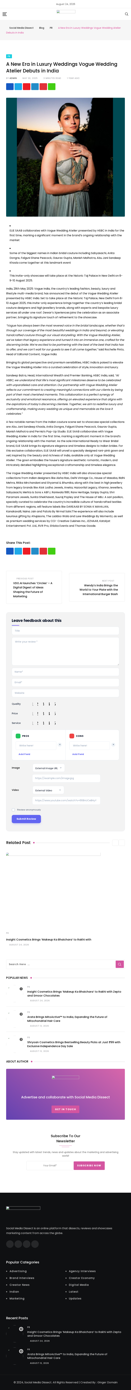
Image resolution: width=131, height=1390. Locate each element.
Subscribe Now (89, 1165)
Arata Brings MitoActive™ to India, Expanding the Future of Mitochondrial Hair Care (67, 1356)
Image (16, 767)
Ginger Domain (107, 1382)
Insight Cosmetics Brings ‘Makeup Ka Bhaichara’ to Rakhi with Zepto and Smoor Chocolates (74, 1334)
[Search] (126, 14)
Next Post (108, 580)
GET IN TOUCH (65, 1109)
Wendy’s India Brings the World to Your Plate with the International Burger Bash (98, 589)
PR (7, 933)
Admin (13, 78)
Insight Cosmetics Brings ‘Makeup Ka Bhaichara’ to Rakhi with (48, 940)
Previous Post (25, 578)
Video (15, 790)
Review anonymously (29, 809)
